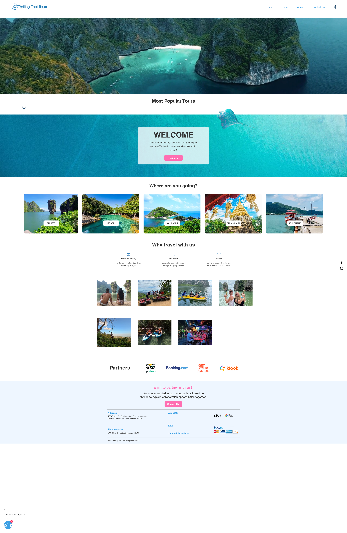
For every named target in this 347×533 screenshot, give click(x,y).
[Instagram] (341, 268)
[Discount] (128, 254)
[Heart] (219, 254)
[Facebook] (341, 262)
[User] (173, 254)
